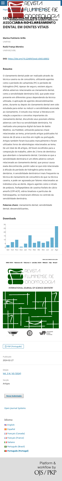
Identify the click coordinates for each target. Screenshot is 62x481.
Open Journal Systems (15, 408)
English (11, 424)
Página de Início (9, 9)
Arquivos (24, 9)
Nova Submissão (14, 396)
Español (11, 429)
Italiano (11, 442)
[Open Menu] (3, 3)
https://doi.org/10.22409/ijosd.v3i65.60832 (28, 58)
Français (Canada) (16, 433)
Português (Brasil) (16, 446)
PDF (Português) (14, 346)
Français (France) (15, 437)
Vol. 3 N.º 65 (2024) (39, 9)
